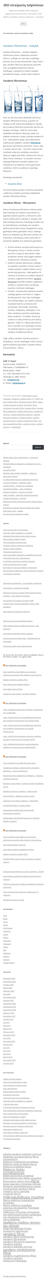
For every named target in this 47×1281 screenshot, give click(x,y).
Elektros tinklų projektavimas (14, 1171)
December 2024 (9, 978)
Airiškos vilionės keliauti (12, 549)
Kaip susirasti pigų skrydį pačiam (15, 530)
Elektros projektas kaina (17, 1166)
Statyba (6, 956)
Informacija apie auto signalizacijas (16, 558)
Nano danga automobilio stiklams (16, 684)
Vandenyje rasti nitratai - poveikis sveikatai (19, 694)
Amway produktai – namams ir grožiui (18, 492)
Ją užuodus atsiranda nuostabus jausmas (19, 561)
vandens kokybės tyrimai (17, 1246)
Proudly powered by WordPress (14, 1276)
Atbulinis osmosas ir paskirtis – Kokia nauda (20, 791)
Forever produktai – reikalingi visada (17, 483)
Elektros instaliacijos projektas (20, 1161)
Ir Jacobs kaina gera (10, 1104)
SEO (4, 950)
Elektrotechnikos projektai (18, 1175)
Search (6, 443)
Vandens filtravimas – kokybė (20, 46)
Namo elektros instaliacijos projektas (18, 1201)
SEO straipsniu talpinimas (15, 666)
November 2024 (9, 981)
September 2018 (9, 1010)
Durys (5, 922)
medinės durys (12, 1194)
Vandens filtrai (25, 399)
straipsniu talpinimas (15, 1231)
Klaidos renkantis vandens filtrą (15, 680)
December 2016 (9, 1035)
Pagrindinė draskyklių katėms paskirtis (18, 633)
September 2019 (9, 1007)
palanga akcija (11, 1207)
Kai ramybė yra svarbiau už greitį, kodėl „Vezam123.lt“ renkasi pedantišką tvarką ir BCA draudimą (21, 603)
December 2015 (9, 1041)
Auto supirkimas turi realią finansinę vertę (19, 763)
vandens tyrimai (29, 424)
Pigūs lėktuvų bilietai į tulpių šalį (15, 1132)
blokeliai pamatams (14, 1156)
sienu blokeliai (11, 1219)
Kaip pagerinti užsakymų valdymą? (16, 611)
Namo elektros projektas (17, 1205)
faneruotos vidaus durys (17, 1181)
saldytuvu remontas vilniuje (19, 1212)
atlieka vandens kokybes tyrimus (22, 1154)
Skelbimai (15, 399)
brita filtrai (28, 405)
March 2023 (7, 988)
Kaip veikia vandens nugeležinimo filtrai (18, 849)
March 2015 (7, 1057)
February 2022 (8, 991)
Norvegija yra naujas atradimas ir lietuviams (20, 567)
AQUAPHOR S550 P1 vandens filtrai (16, 805)
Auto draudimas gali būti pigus (15, 542)
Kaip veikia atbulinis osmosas (14, 845)
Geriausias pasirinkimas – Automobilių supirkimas (22, 583)
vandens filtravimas (14, 1239)
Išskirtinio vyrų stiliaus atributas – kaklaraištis (20, 801)
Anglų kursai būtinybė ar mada (15, 564)
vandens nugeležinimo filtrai (19, 1255)
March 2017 (7, 1029)
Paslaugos (7, 399)
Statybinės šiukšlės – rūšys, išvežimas (17, 489)
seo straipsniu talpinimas (18, 1217)
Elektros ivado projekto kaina (20, 1164)
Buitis (5, 919)
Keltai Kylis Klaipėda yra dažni (14, 1117)
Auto (5, 915)
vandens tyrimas (13, 1258)
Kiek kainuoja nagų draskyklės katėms (18, 621)
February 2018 (8, 1013)
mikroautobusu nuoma (23, 1197)
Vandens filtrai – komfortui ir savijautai (18, 486)
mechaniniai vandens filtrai (13, 408)
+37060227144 (13, 380)
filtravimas (35, 143)
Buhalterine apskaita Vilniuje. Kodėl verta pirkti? (21, 508)
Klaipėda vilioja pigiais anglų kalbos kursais (19, 536)
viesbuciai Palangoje (15, 1260)
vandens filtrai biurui (25, 411)
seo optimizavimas (14, 1214)
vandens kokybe (25, 418)
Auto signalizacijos (10, 1088)
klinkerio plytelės (13, 1186)
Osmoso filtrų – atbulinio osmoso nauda (18, 796)
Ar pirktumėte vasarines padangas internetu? (20, 479)
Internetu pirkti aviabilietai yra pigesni (17, 533)
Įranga (34, 396)
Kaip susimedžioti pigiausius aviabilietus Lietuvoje (22, 555)
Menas (5, 937)
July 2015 (6, 1047)
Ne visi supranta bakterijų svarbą (16, 514)
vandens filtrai (30, 408)
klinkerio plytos (32, 1186)
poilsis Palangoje (29, 1207)
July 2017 (6, 1022)
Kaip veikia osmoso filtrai (12, 689)
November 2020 (9, 997)
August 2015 (8, 1044)
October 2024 (8, 985)
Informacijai (26, 396)
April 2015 (7, 1054)
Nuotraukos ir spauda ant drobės (16, 588)
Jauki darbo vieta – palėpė (13, 511)
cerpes (7, 1159)
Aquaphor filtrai (15, 183)
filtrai (35, 405)
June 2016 (7, 1038)
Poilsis (5, 947)
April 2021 (7, 994)
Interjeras (7, 931)
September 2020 (9, 1003)
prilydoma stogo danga (11, 1210)
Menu (23, 24)
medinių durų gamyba (16, 1191)
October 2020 (8, 1000)
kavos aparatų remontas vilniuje (22, 1184)
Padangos (7, 941)
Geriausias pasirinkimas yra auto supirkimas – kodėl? (23, 871)
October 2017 (8, 1019)
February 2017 (8, 1032)
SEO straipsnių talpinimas (23, 5)
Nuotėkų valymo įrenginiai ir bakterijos (18, 545)
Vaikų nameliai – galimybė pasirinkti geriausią (20, 495)
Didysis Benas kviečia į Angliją (14, 539)
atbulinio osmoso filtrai (28, 402)
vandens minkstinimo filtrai (27, 421)
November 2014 (9, 1060)
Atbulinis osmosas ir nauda (13, 900)
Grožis (5, 925)
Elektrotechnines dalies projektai (22, 1178)
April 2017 (7, 1025)
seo (38, 1212)
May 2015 (7, 1051)
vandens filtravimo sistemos (22, 414)
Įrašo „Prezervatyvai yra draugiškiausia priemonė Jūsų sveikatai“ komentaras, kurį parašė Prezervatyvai (22, 728)
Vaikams (6, 959)
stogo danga (10, 1228)
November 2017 (9, 1016)
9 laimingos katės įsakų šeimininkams (17, 646)
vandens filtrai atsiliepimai (18, 1236)
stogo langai (24, 1228)
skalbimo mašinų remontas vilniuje (22, 1224)
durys (14, 1159)
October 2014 (8, 1063)
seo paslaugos (33, 1214)
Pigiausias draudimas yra (12, 552)
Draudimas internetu (11, 1095)
